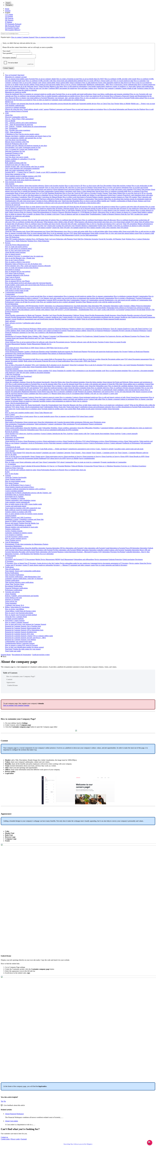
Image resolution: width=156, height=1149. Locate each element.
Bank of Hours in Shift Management (61, 235)
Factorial (24, 1139)
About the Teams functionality (30, 405)
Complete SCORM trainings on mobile (18, 525)
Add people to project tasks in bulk (16, 290)
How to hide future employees (89, 405)
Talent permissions (40, 424)
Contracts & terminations (13, 395)
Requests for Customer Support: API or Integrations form (24, 630)
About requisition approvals (143, 386)
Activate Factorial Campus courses (16, 536)
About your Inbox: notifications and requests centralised (111, 94)
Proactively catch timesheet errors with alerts (138, 195)
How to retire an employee (42, 100)
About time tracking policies (14, 186)
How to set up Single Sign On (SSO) (91, 79)
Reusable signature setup (56, 367)
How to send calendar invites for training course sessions (24, 514)
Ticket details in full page (13, 598)
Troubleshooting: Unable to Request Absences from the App (110, 214)
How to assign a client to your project (17, 262)
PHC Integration (104, 306)
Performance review (12, 439)
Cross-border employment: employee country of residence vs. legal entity (111, 86)
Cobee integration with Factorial (94, 548)
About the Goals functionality (15, 449)
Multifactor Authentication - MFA (98, 84)
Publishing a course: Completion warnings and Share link (24, 519)
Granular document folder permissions (70, 422)
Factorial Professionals (143, 298)
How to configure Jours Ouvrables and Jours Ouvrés (42, 224)
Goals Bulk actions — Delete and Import (53, 449)
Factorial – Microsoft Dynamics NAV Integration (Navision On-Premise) (101, 552)
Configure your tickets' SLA (14, 605)
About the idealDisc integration (35, 548)
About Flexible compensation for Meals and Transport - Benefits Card (28, 315)
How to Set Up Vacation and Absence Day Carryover (104, 224)
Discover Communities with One (16, 117)
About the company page (79, 386)
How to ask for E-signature (94, 365)
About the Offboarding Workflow (88, 428)
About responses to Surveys (91, 456)
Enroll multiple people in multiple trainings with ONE (23, 176)
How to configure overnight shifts (116, 191)
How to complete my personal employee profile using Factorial (41, 94)
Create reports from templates (100, 433)
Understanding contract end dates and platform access (70, 399)
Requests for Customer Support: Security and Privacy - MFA (25, 638)
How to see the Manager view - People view (20, 258)
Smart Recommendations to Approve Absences (49, 212)
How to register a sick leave (50, 214)
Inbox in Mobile (125, 103)
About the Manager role (71, 405)
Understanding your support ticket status (18, 641)
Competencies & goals (12, 447)
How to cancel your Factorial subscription (19, 613)
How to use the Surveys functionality (17, 456)
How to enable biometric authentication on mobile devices (60, 96)
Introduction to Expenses (13, 336)
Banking (23, 344)
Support (7, 11)
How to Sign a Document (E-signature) (18, 365)
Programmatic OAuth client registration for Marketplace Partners (26, 544)
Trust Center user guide (13, 651)
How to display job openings (61, 386)
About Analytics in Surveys (110, 456)
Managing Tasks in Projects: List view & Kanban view (23, 264)
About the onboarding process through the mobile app (61, 103)
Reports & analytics (11, 432)
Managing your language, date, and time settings (63, 98)
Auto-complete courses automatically (17, 502)
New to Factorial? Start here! (14, 75)
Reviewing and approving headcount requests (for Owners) (108, 351)
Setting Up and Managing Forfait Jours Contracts (106, 195)
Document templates (12, 369)
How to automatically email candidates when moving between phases (121, 390)
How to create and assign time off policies (42, 220)
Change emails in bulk (129, 88)
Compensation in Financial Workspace (97, 329)
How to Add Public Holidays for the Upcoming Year (79, 210)
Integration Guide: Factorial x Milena (123, 306)
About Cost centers (11, 329)
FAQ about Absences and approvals (35, 210)
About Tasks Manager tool (43, 412)
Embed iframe (12, 685)
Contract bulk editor (95, 399)
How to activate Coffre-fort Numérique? (18, 376)
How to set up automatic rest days (58, 233)
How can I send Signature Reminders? (132, 365)
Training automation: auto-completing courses (20, 500)
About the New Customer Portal (16, 617)
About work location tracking (54, 186)
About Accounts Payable (117, 342)
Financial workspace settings (76, 330)
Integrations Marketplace (13, 546)
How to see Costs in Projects (14, 260)
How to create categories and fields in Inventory (111, 565)
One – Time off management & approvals (19, 124)
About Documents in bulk (26, 359)
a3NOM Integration (31, 306)
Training (8, 475)
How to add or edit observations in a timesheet (32, 195)
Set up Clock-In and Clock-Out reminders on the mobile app (69, 195)
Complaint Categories (63, 453)
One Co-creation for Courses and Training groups (21, 149)
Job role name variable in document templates (35, 372)
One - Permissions (11, 128)
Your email (6, 51)
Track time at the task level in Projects (17, 289)
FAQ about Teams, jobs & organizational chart (27, 407)
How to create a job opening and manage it (93, 384)
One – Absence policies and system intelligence (21, 123)
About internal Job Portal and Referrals (115, 382)
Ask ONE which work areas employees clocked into (22, 180)
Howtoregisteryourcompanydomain (16, 705)
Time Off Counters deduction (15, 239)
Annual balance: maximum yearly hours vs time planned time (74, 191)
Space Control (10, 414)
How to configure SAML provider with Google (120, 79)
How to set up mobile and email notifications (77, 94)
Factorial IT (9, 557)
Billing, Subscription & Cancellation (17, 607)
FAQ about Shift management (80, 233)
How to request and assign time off (57, 206)
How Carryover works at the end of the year (31, 226)
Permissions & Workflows (14, 418)
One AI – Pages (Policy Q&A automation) (19, 119)
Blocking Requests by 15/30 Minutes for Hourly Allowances (85, 212)
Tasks (7, 411)
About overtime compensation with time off (24, 199)
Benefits (8, 313)
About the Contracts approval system (46, 397)
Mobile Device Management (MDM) (47, 559)
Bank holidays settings (144, 212)
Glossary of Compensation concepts (92, 300)
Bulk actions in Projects (13, 287)
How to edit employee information (75, 86)
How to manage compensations (102, 296)
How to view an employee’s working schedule (95, 98)
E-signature (9, 363)
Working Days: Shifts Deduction (16, 241)
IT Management (10, 556)
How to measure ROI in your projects (17, 271)
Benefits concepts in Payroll (136, 315)
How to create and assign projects (16, 247)
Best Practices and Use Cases (34, 338)
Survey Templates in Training (15, 498)
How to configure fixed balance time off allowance (99, 220)
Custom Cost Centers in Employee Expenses (52, 330)
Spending (8, 334)
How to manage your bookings (65, 416)
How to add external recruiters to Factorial (23, 384)
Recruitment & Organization (14, 378)
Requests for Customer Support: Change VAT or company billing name (29, 636)
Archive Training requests (13, 531)
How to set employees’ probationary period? (114, 405)
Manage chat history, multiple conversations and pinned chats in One (28, 136)
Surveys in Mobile (72, 458)
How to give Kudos (11, 474)
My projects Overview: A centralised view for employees (24, 256)
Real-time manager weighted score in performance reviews (69, 443)
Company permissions (54, 424)
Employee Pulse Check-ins (14, 468)
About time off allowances (14, 210)
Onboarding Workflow (50, 428)
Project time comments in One (15, 174)
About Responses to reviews (32, 441)
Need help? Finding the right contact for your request (23, 649)
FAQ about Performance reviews (93, 441)
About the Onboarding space (98, 386)
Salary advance (10, 321)
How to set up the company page (30, 83)
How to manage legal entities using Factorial (50, 37)
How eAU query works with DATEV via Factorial (107, 309)
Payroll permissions (81, 424)
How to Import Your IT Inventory (25, 563)
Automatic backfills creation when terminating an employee (52, 401)
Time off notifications (12, 569)
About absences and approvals (15, 206)
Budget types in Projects (13, 279)
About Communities (49, 462)
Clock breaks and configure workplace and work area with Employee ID (49, 203)
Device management (101, 559)
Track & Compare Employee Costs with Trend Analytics (129, 329)
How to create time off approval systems (101, 206)
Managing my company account (16, 77)
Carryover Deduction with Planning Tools (63, 239)
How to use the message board (68, 384)
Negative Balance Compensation (83, 199)
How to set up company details (45, 79)
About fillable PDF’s (31, 371)
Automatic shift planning (40, 235)
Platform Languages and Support (60, 109)
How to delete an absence (13, 214)
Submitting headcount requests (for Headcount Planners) (69, 351)
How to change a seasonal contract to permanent (118, 399)
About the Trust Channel (13, 453)
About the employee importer (27, 90)
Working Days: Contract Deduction (138, 239)
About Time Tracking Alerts (14, 584)
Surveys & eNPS (11, 454)
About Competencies (32, 449)
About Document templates (14, 371)
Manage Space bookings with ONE (17, 142)
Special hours (99, 191)
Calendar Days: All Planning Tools (36, 239)
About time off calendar (147, 208)
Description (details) (9, 58)
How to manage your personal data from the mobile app (23, 103)
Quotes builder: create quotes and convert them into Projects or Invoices (29, 285)
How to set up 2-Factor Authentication (73, 84)
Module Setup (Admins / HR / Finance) (35, 336)
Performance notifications (13, 590)
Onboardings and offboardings (84, 559)
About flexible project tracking (15, 252)
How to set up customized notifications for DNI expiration (58, 430)
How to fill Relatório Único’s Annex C (18, 485)
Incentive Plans (81, 302)
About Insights (10, 433)
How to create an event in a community (87, 462)
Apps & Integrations (12, 542)
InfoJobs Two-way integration (43, 554)
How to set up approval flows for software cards (32, 342)
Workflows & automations (14, 426)
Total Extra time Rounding (71, 201)
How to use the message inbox (47, 384)
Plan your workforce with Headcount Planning (47, 332)
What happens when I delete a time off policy (59, 222)
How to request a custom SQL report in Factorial (21, 645)
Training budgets (10, 515)
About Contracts (10, 397)
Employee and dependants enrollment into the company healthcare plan (107, 317)
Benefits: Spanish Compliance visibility (68, 319)
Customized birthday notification (111, 428)
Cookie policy (5, 1139)
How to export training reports (15, 481)
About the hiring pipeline (93, 382)
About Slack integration (23, 550)
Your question (7, 53)
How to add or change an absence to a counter (121, 212)
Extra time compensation (45, 191)
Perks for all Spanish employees (92, 319)
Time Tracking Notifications (14, 575)
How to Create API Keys (92, 81)
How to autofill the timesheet (27, 191)
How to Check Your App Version (108, 103)
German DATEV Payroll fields (135, 309)
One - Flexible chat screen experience (17, 130)
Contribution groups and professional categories (95, 407)
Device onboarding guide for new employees (75, 563)
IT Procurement (29, 559)
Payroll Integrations (11, 304)
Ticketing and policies (12, 592)
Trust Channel (10, 451)
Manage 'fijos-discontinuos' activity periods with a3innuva (31, 309)
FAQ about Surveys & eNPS (56, 458)
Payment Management (12, 344)
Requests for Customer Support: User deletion (20, 639)
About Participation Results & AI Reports (50, 470)
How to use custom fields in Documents (49, 359)
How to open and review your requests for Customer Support (25, 624)
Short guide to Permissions (14, 422)
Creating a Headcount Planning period (37, 351)
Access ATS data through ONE (124, 392)
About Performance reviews (114, 441)
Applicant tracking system (13, 380)
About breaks (97, 187)
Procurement (9, 340)
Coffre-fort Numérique (12, 374)
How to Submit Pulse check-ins (75, 470)
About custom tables (62, 83)
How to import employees (146, 84)
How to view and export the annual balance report (122, 233)
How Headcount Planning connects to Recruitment (30, 353)
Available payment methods (14, 618)
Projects (7, 243)
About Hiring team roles (45, 392)
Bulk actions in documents (33, 361)
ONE (7, 113)
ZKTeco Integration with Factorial (71, 548)
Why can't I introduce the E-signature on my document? (50, 365)
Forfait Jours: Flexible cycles (107, 226)
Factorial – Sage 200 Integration (16, 308)
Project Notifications (12, 573)
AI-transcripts (88, 466)
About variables (43, 371)
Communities (9, 460)
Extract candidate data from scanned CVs (37, 393)
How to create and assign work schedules (119, 189)
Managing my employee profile (15, 92)
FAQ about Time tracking (141, 189)
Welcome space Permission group (94, 422)
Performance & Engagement (14, 437)
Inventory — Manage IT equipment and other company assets (74, 565)
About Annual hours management (137, 397)
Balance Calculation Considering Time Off (19, 197)
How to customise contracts (42, 399)
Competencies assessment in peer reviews (81, 449)
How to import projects (13, 254)
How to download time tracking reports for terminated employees (130, 199)
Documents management (13, 357)
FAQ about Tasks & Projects (14, 273)
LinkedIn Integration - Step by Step (138, 552)
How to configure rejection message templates (125, 388)
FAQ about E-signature (111, 365)
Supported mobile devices (88, 103)
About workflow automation (67, 428)
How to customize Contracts (69, 397)
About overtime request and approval (40, 189)
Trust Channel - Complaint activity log (104, 453)
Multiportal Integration (29, 392)
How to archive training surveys (16, 538)
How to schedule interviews (100, 388)
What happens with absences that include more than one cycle (95, 222)
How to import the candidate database (121, 386)
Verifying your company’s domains (110, 88)
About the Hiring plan (57, 382)
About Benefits (122, 315)
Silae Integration (93, 306)
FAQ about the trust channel (31, 453)
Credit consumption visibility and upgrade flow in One (23, 138)
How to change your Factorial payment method (21, 615)
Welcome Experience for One (15, 151)
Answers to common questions (15, 107)
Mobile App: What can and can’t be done (34, 88)
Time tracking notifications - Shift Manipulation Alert (23, 577)
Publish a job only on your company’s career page (101, 393)
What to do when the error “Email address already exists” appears (27, 109)
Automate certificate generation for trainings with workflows (25, 489)
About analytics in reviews (14, 441)
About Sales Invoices (12, 348)
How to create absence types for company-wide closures (116, 210)
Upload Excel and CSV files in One (17, 165)
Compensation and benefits (14, 292)
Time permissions (11, 424)
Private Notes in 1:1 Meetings (103, 466)
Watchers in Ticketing (12, 599)
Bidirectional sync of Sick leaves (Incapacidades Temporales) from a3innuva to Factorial (103, 308)
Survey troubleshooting (87, 458)
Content (9, 679)
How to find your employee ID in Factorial (95, 96)
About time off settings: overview (16, 220)
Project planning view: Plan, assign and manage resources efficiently (28, 266)
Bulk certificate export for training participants (20, 510)
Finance (7, 325)
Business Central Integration (67, 552)
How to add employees (90, 83)
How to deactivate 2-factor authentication (123, 84)
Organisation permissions (25, 424)
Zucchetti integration (81, 306)
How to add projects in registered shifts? (18, 248)
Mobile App (9, 102)
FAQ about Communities (65, 462)
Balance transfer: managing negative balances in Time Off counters (114, 197)
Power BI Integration (132, 548)
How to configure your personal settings (27, 96)
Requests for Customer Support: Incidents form (21, 632)
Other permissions (69, 424)
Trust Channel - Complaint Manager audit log (133, 453)
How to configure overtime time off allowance (27, 222)
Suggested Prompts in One (14, 153)
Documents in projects (12, 269)
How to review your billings (14, 609)
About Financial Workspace (27, 329)
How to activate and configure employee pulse (20, 470)
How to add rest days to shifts (145, 231)
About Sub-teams (113, 409)
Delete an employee (25, 401)
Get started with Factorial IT (14, 559)
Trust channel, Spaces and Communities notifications (22, 571)
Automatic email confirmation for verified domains (68, 100)
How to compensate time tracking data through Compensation (93, 298)
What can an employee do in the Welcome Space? (22, 86)
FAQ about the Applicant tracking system (54, 388)
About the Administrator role (47, 422)
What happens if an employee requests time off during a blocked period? (50, 208)
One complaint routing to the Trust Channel (19, 178)
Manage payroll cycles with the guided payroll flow (103, 302)
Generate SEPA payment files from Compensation (63, 300)
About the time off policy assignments (73, 224)
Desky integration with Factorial (46, 552)
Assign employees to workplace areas (28, 409)
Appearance (10, 682)
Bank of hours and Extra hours (25, 193)
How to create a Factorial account (67, 79)
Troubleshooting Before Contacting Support (19, 643)
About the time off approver (78, 206)
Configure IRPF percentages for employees (62, 88)
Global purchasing (128, 559)
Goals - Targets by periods (104, 449)
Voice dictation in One (12, 155)
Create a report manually (129, 433)
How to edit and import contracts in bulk (112, 397)
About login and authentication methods (69, 81)
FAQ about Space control (84, 416)
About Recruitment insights (69, 390)
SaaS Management (67, 559)
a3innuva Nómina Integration (15, 306)
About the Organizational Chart (51, 405)
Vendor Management (34, 344)
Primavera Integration (143, 306)
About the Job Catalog (12, 405)
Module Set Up (46, 344)
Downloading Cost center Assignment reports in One (23, 147)
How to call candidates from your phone (46, 390)
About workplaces (76, 83)
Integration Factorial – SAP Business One (19, 554)
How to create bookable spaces (44, 416)
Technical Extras (50, 338)
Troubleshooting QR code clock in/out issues (20, 201)
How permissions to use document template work (88, 371)
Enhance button (10, 161)
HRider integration (82, 550)
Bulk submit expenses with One (15, 163)
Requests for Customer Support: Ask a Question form (23, 626)
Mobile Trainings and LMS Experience (18, 517)
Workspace (9, 327)
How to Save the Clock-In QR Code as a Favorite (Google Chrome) (85, 193)
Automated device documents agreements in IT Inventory (109, 563)
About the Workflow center (32, 428)
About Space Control (12, 416)
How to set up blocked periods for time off (89, 208)
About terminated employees (88, 397)
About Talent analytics (131, 441)
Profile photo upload (137, 98)
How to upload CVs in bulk (88, 390)
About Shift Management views (56, 231)
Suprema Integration (53, 548)
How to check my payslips (91, 359)
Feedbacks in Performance (131, 443)
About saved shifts (128, 231)
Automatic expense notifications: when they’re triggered (24, 578)
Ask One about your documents (15, 140)
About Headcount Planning (14, 351)
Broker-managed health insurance (114, 319)
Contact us (4, 1137)
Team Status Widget (115, 193)
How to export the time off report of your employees (121, 208)
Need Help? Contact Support (15, 620)
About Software (10, 342)
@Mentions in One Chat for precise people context (22, 134)
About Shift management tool (36, 231)
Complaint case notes (48, 453)
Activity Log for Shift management (86, 235)
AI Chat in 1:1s (52, 466)
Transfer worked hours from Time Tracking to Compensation (25, 300)
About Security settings (27, 84)
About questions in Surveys (73, 456)
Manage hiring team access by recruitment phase (68, 393)
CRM (7, 346)
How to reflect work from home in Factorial (77, 197)
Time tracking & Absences (14, 182)
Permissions (9, 420)
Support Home (6, 655)
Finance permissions (95, 424)
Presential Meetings (64, 466)
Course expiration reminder (14, 491)
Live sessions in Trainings (13, 535)
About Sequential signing (38, 367)
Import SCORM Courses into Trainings (18, 521)
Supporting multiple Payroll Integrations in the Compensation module (50, 308)
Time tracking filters (101, 199)
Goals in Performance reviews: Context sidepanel (105, 443)
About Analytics (115, 433)
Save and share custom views (87, 88)
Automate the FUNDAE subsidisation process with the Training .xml (28, 493)
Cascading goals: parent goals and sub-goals (128, 449)
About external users (30, 422)
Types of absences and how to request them (74, 214)
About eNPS (124, 456)
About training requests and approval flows (19, 487)
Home (7, 9)
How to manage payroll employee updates (78, 296)
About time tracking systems (121, 186)
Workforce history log (76, 329)
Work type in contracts (79, 401)
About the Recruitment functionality (38, 382)
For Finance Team (143, 336)
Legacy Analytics (11, 435)
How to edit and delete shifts (98, 231)
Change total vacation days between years (61, 226)
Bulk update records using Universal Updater (92, 409)
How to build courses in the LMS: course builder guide (23, 504)
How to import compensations (53, 296)
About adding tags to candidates (133, 384)
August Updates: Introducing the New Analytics (57, 433)
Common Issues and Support (14, 338)
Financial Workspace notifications (16, 588)
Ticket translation (11, 603)
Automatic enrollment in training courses (18, 533)
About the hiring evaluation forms (79, 388)
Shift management (11, 229)
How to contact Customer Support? (23, 37)
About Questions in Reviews (72, 441)
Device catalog (134, 563)
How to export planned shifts (36, 233)
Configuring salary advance (31, 323)
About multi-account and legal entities (47, 84)
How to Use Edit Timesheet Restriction (49, 193)
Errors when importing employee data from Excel (114, 83)
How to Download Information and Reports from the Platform (124, 109)
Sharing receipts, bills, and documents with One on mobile (24, 166)
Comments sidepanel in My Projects (17, 275)
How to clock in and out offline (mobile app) (95, 201)
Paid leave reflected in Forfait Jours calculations (56, 199)
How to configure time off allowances (69, 220)
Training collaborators (12, 529)
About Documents (11, 359)
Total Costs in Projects (12, 277)
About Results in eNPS (137, 456)
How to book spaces (26, 416)
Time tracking (9, 184)
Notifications (9, 567)
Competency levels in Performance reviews (34, 443)
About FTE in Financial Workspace (99, 330)
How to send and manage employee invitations (87, 109)
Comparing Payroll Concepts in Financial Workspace (129, 330)
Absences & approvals (12, 205)
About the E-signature (77, 365)
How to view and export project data (17, 250)
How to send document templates (117, 371)
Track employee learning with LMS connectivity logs (23, 508)
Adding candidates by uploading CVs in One (20, 159)
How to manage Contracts (25, 397)
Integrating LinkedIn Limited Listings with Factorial (106, 550)
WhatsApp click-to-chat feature (40, 386)
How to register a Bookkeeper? (125, 298)
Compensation (10, 294)
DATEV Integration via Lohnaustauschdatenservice (56, 306)
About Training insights (13, 479)
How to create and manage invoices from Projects (21, 268)
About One (9, 115)
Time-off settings (10, 218)
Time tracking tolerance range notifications (19, 582)
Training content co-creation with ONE (18, 512)
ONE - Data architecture (13, 132)
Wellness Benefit (32, 317)
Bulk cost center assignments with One (18, 170)
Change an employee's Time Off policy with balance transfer (31, 227)
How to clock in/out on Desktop (82, 187)
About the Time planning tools (15, 231)
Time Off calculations (130, 224)
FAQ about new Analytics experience (28, 433)
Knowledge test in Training (14, 496)
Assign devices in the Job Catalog (48, 563)
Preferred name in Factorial (121, 98)
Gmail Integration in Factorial (115, 548)
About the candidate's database (15, 382)
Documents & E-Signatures (14, 355)
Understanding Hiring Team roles (55, 407)
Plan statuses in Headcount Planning (60, 353)
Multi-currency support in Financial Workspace (53, 329)
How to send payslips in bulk (72, 359)
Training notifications (12, 580)
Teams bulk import (72, 407)
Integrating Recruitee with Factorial (23, 552)
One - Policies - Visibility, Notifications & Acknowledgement (25, 126)
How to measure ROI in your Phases (17, 281)
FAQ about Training (12, 483)
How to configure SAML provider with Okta (41, 81)
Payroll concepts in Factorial (14, 296)
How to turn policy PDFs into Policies (83, 361)
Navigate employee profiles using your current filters (59, 409)
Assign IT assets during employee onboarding (37, 565)
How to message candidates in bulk (65, 392)
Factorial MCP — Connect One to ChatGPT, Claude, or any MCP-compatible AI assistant (35, 172)
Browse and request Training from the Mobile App (22, 523)
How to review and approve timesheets (116, 187)
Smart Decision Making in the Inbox (51, 86)
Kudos (7, 472)
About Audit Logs (107, 81)
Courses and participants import (15, 506)
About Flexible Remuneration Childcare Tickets (68, 315)
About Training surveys (13, 540)
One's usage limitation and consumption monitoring (22, 168)
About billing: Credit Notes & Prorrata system (20, 611)
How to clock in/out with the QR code (58, 187)
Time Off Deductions (12, 237)
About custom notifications (14, 428)
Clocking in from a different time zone (48, 201)
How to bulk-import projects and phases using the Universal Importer (28, 283)
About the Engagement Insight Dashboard (32, 458)
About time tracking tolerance (34, 186)
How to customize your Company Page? (20, 676)
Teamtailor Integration (131, 550)
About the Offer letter (115, 384)
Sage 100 (54, 309)
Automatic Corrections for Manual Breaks (48, 197)
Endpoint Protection (115, 559)
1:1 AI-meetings (10, 464)
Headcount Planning (12, 350)
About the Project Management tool (17, 245)
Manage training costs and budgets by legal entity (21, 527)
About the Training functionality (16, 477)
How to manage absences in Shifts (20, 235)
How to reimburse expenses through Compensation (131, 296)
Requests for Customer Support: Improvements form (22, 628)
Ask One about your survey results (16, 157)
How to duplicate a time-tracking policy (87, 203)
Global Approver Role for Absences (20, 212)
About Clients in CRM (42, 348)
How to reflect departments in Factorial (125, 407)
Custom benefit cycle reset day (72, 317)
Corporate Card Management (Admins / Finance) (65, 336)
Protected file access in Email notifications (56, 361)
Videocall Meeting (77, 466)
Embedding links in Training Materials (18, 495)
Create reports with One (82, 433)
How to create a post (12, 462)
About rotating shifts (115, 231)
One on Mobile (10, 121)
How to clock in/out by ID (73, 186)
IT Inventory (9, 561)
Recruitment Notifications (13, 586)
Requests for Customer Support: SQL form (19, 634)
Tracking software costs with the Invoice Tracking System (89, 342)
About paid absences (55, 210)
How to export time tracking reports (93, 189)
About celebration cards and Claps (30, 462)
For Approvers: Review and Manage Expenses (121, 336)
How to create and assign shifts (78, 231)
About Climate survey (37, 456)
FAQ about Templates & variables (60, 371)
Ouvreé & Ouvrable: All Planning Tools (112, 239)
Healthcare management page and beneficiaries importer (35, 319)
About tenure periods (123, 222)
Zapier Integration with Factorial (42, 550)
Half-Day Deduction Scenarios (87, 239)
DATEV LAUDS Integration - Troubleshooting (74, 309)
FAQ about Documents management (136, 359)
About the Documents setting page (112, 359)
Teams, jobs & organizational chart (16, 403)
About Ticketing (10, 594)
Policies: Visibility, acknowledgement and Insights (22, 596)
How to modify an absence (32, 214)
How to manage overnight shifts (16, 233)
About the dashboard (12, 94)
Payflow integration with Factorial (64, 550)
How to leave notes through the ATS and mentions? (22, 388)
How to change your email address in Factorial (31, 98)
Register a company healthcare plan (50, 317)
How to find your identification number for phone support (24, 647)
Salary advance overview (13, 323)
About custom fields (48, 83)
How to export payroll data (34, 296)
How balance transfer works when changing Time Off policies (107, 227)
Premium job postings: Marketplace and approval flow (96, 392)
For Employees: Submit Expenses (93, 336)
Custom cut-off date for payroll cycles (27, 302)
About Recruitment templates (75, 382)
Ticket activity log (11, 601)
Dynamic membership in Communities (113, 462)
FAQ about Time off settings (140, 222)
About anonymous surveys (54, 456)
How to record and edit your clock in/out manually (28, 187)
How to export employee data (123, 81)
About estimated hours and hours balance (66, 189)
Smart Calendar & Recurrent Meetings (34, 466)
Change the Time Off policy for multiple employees (69, 227)
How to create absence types (35, 206)
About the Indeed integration (14, 548)
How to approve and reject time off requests (130, 206)
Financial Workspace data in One (16, 144)
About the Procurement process (59, 342)
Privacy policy (15, 1139)
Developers (139, 559)
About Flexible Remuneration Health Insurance (100, 315)
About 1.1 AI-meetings (12, 466)
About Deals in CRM (27, 348)
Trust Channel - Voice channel (81, 453)
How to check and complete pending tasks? (19, 412)
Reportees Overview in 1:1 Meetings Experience (130, 466)
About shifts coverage (97, 233)
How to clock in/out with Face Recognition (97, 186)
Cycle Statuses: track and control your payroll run (55, 298)
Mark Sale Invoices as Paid (59, 348)
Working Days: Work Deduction (38, 241)
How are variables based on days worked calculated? (57, 302)
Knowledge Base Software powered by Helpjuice (78, 1144)
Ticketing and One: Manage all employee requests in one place (26, 145)
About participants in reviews (52, 441)
